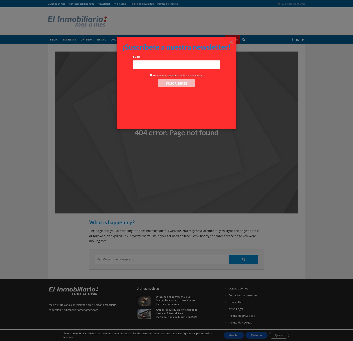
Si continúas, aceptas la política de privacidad (178, 75)
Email (136, 57)
